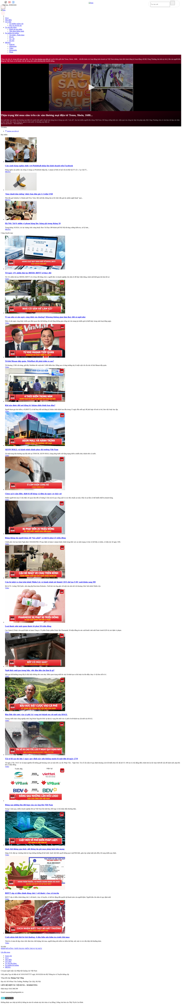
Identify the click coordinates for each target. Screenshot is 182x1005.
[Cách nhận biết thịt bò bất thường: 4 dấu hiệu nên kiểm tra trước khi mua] (35, 933)
